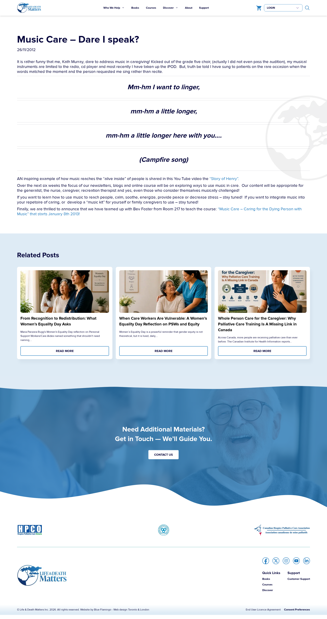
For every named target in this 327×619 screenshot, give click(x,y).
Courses (151, 8)
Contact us (163, 455)
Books (135, 8)
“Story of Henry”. (224, 178)
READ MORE (65, 351)
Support (204, 8)
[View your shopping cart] (258, 8)
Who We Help (111, 8)
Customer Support (298, 579)
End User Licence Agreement (263, 609)
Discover (168, 8)
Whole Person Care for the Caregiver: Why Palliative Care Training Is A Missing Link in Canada (257, 324)
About (188, 8)
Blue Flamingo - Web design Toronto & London (121, 609)
